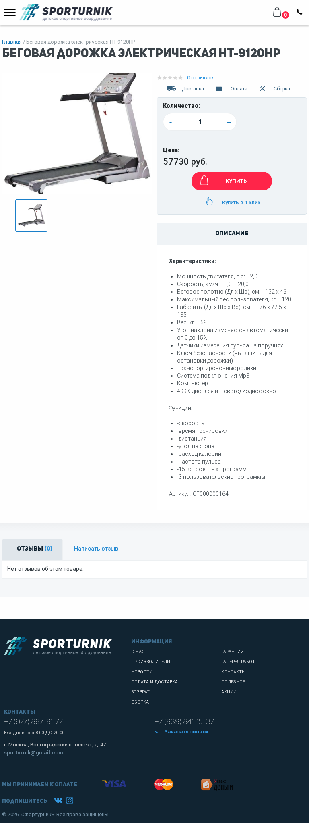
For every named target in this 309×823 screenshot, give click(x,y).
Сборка (140, 702)
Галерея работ (238, 661)
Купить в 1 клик (241, 202)
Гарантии (232, 651)
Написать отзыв (96, 548)
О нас (138, 651)
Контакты (233, 672)
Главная (12, 42)
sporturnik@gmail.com (33, 753)
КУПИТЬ (236, 181)
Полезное (233, 682)
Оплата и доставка (154, 682)
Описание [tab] (231, 234)
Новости (141, 672)
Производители (150, 661)
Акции (229, 692)
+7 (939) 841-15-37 (184, 722)
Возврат (140, 692)
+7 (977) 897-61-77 (33, 722)
